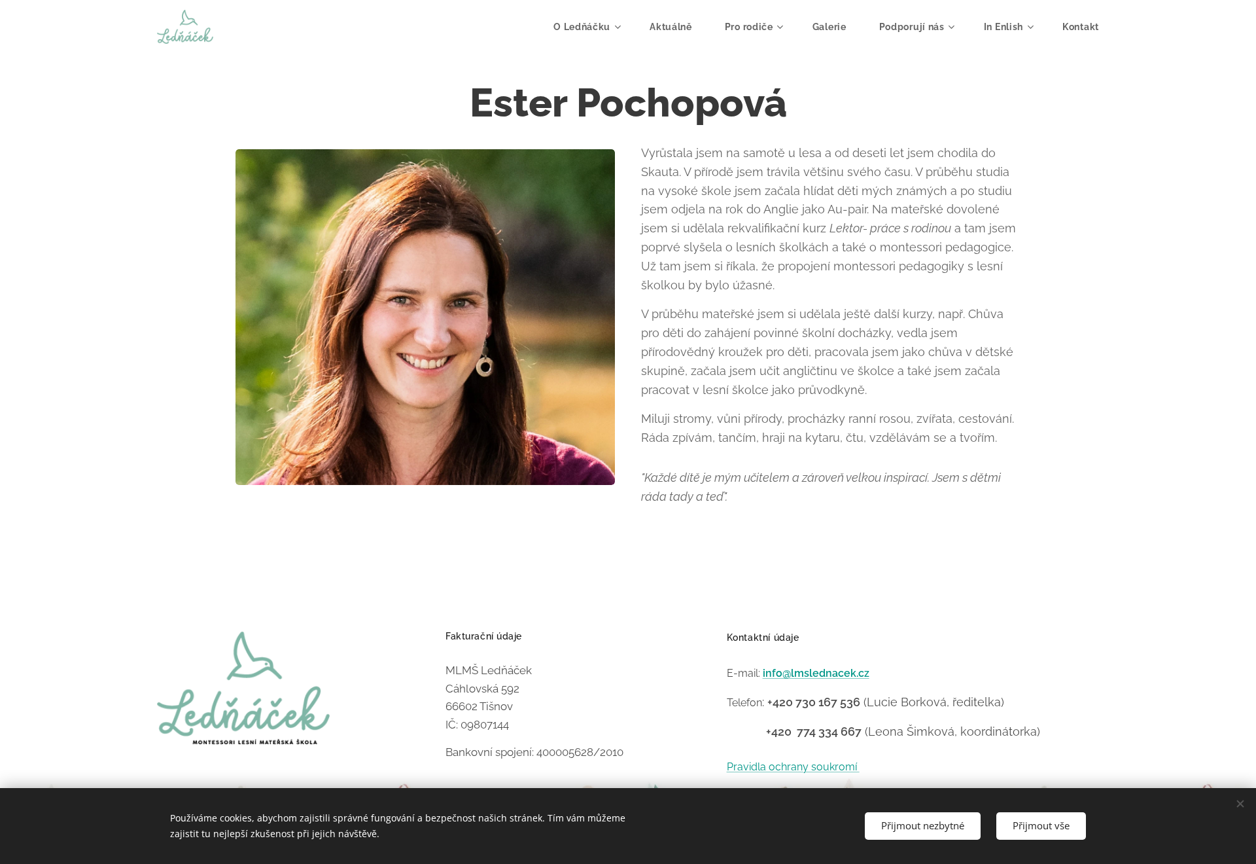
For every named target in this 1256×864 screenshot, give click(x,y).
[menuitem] (591, 26)
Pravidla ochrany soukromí (793, 767)
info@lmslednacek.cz (816, 673)
